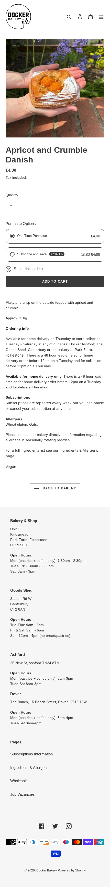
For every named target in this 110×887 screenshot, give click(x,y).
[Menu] (101, 16)
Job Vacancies (22, 794)
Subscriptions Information (31, 754)
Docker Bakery (46, 870)
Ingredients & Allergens (78, 450)
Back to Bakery (58, 488)
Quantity (12, 195)
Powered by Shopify (72, 870)
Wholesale (19, 781)
